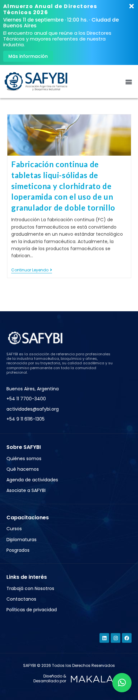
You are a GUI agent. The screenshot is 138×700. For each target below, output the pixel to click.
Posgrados (18, 550)
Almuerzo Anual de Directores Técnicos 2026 (50, 9)
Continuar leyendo (31, 270)
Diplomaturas (21, 539)
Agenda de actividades (32, 480)
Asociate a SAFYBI (26, 490)
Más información (28, 56)
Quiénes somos (23, 458)
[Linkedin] (104, 638)
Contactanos (21, 599)
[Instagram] (115, 638)
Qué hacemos (22, 469)
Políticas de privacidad (31, 609)
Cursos (14, 528)
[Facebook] (127, 638)
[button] (129, 81)
